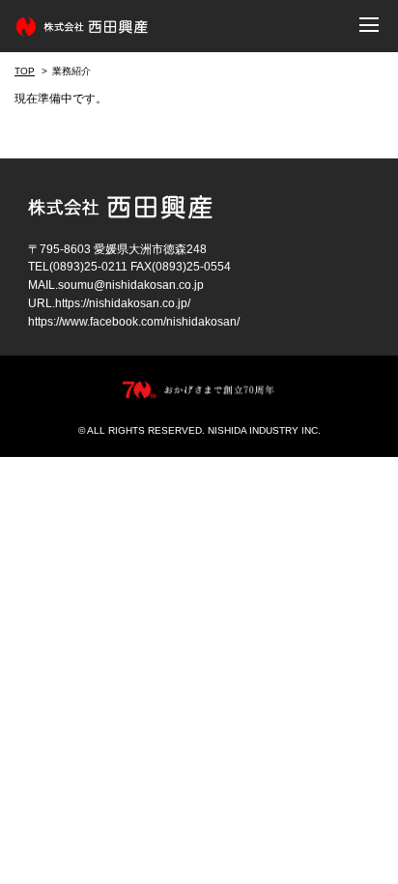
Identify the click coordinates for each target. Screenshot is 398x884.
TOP (24, 71)
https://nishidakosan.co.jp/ (122, 303)
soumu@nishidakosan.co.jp (131, 285)
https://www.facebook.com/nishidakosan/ (134, 321)
